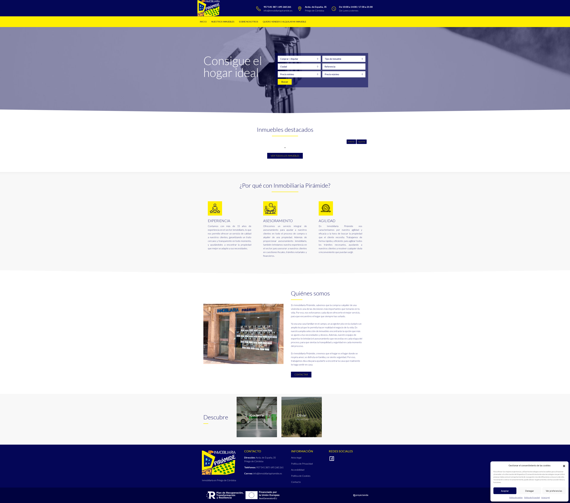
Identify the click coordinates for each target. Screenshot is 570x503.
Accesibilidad (297, 469)
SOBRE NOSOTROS (248, 21)
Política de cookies (516, 497)
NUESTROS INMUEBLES (222, 21)
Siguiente (361, 142)
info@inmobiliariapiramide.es (278, 10)
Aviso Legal (545, 497)
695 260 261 (277, 467)
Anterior (351, 142)
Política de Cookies (300, 475)
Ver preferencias (554, 490)
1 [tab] (285, 147)
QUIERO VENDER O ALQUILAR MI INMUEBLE (284, 21)
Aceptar (505, 490)
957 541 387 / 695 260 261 (277, 6)
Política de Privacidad (532, 497)
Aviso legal (296, 457)
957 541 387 (262, 467)
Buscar (284, 81)
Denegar (529, 490)
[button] (564, 465)
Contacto (296, 481)
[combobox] (299, 59)
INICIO (203, 21)
